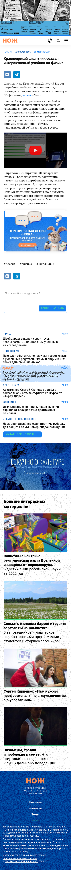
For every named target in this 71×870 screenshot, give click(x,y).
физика (27, 264)
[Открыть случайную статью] (50, 41)
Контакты (35, 808)
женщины (9, 402)
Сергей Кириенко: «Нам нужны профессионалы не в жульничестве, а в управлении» (35, 695)
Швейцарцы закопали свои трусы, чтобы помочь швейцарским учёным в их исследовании (30, 342)
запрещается (44, 842)
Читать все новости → (22, 434)
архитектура (11, 385)
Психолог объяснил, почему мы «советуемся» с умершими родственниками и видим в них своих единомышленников (35, 359)
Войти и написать (52, 308)
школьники (46, 264)
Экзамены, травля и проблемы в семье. (29, 756)
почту (25, 851)
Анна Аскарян (23, 51)
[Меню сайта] (66, 40)
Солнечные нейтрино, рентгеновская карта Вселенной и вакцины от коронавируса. (32, 565)
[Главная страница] (10, 40)
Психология (11, 351)
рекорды (8, 368)
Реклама (35, 802)
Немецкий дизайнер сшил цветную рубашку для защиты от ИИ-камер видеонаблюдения (34, 425)
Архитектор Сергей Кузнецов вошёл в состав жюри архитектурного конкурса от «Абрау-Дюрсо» (32, 393)
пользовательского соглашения (20, 858)
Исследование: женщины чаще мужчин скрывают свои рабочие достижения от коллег (31, 410)
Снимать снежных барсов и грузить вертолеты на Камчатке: (35, 632)
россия (8, 52)
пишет (27, 95)
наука (7, 334)
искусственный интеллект (20, 419)
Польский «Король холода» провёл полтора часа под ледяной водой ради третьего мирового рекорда (33, 376)
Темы (35, 814)
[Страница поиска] (58, 40)
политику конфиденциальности (21, 861)
